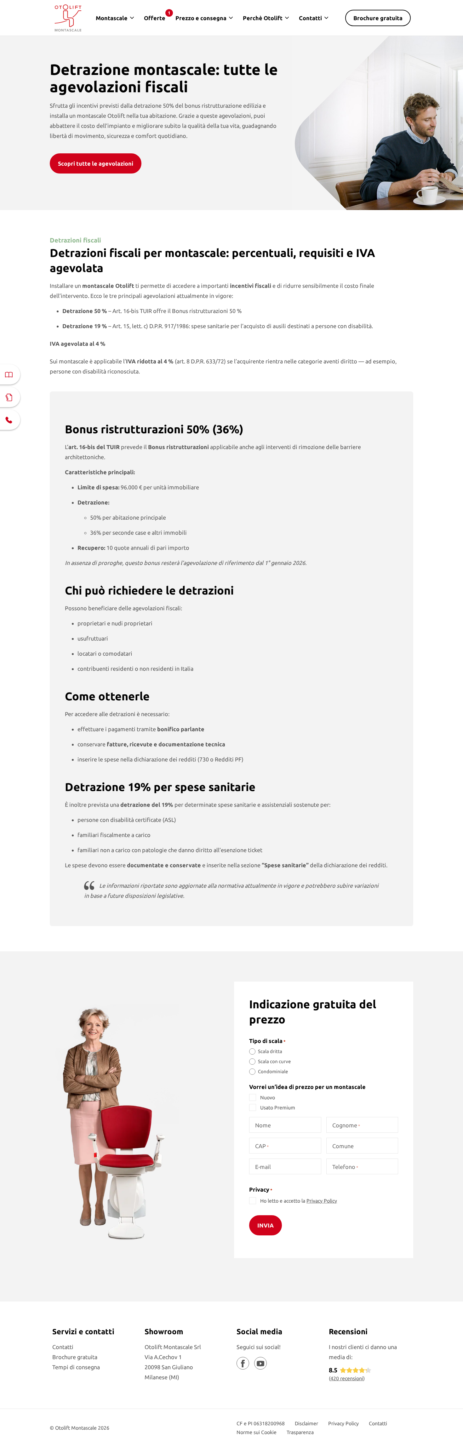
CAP (262, 1146)
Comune (343, 1146)
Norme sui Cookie (257, 1432)
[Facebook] (243, 1363)
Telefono (345, 1167)
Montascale (112, 18)
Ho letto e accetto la (298, 1201)
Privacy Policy (321, 1201)
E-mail (263, 1167)
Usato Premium (277, 1107)
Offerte (157, 15)
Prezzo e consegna (200, 18)
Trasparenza (300, 1432)
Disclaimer (306, 1423)
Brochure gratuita (378, 18)
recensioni (346, 1378)
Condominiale (273, 1071)
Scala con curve (274, 1061)
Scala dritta (270, 1051)
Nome (263, 1125)
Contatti (310, 18)
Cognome (346, 1125)
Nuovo (267, 1097)
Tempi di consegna (76, 1367)
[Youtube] (260, 1363)
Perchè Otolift (263, 18)
